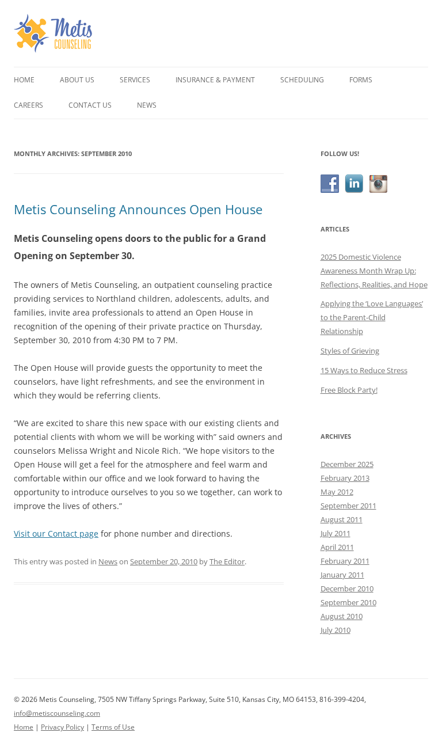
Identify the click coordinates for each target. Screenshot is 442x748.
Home (24, 80)
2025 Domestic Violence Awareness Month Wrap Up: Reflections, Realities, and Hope (374, 271)
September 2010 (348, 602)
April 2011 (337, 547)
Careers (28, 105)
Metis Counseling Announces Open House (138, 209)
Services (135, 80)
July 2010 (335, 630)
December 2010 (347, 588)
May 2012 (337, 492)
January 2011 (342, 574)
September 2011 (348, 505)
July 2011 (335, 533)
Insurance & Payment (215, 80)
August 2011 (342, 519)
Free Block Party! (349, 390)
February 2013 (345, 478)
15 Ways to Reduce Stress (364, 370)
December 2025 (347, 464)
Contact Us (90, 105)
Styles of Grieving (350, 350)
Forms (360, 80)
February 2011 (345, 561)
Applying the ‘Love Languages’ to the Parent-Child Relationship (372, 317)
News (147, 105)
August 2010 (342, 616)
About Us (77, 80)
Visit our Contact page (56, 533)
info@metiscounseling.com (57, 713)
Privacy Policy (62, 727)
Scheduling (302, 80)
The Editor (227, 561)
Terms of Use (113, 727)
